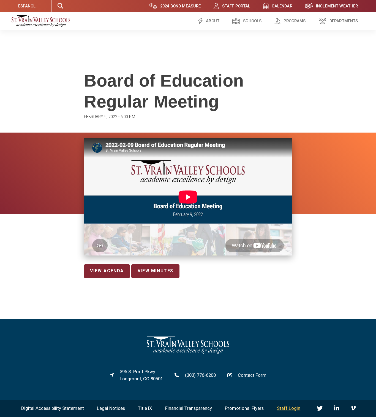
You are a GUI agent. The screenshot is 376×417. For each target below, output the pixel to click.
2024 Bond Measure (180, 6)
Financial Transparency (188, 408)
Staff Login (288, 408)
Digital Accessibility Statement (52, 408)
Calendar (282, 6)
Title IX (145, 408)
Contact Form (252, 375)
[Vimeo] (353, 408)
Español (27, 6)
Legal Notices (111, 408)
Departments (343, 20)
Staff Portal (236, 6)
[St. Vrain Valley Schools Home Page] (188, 352)
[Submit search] (60, 6)
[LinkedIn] (336, 408)
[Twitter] (319, 408)
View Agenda (107, 270)
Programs (295, 20)
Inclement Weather (337, 6)
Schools (252, 20)
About (212, 20)
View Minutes (155, 270)
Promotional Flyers (244, 408)
